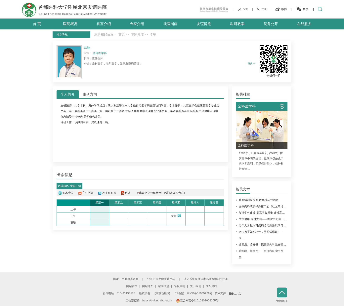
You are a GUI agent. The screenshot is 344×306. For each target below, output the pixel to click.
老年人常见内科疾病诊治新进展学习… (262, 225)
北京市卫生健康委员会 (161, 279)
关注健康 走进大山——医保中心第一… (263, 219)
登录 (245, 9)
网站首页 (131, 286)
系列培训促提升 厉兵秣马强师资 (259, 200)
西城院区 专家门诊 (69, 185)
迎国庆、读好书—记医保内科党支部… (262, 244)
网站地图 (147, 286)
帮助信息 (163, 286)
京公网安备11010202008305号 (199, 300)
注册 (264, 9)
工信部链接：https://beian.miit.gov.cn (149, 300)
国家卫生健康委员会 (125, 279)
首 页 (37, 24)
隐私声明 (179, 286)
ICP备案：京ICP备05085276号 (193, 293)
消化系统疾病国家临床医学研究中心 (206, 279)
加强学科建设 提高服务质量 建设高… (262, 212)
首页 (121, 34)
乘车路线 (211, 286)
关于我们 (195, 286)
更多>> (251, 63)
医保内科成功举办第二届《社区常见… (262, 206)
